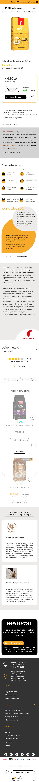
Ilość (6, 87)
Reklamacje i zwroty (11, 720)
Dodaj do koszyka (16, 97)
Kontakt (7, 745)
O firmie (7, 732)
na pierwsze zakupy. (20, 2)
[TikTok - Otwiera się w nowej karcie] (16, 754)
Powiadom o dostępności (19, 440)
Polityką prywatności (26, 651)
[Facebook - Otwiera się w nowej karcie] (5, 754)
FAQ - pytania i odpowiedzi (13, 710)
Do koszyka (21, 502)
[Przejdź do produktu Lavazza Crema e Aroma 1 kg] (19, 470)
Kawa (13, 12)
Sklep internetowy (18, 766)
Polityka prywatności (11, 739)
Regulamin (25, 647)
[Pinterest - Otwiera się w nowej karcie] (33, 754)
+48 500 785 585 (17, 665)
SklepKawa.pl (5, 12)
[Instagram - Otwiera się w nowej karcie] (11, 754)
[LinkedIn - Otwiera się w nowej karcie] (27, 754)
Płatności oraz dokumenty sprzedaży (17, 713)
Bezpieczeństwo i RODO (12, 735)
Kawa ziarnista (21, 12)
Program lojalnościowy (12, 698)
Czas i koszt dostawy (11, 717)
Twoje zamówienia (11, 692)
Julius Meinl (31, 12)
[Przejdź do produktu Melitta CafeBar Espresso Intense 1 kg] (19, 407)
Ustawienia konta (10, 695)
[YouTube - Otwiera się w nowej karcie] (22, 754)
